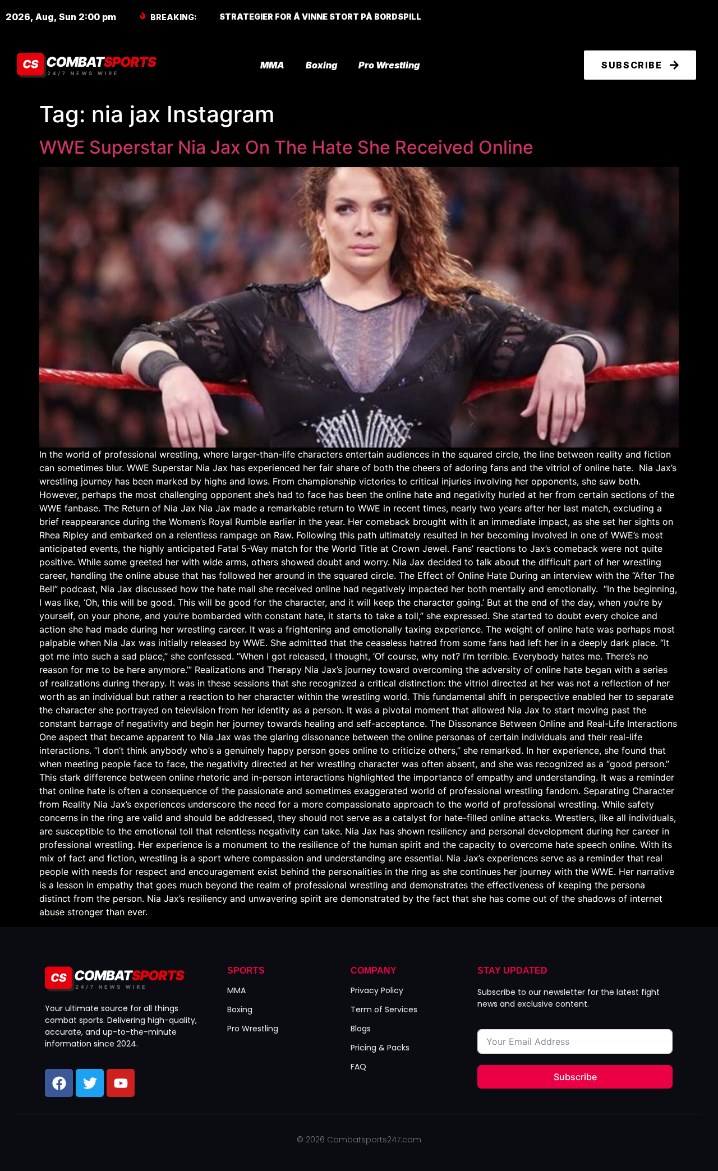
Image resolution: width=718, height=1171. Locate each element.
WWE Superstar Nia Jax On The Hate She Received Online (286, 147)
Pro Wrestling (389, 65)
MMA (272, 65)
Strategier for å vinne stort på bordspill (320, 16)
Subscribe (575, 1076)
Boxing (321, 65)
